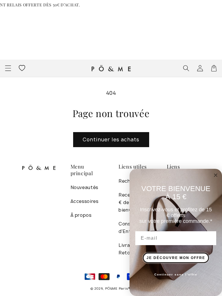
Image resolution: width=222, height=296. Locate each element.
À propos (81, 215)
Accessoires (85, 201)
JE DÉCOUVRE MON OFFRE (176, 258)
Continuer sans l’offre (175, 274)
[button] (8, 68)
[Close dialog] (215, 175)
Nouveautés (85, 187)
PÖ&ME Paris (116, 288)
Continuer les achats (111, 139)
